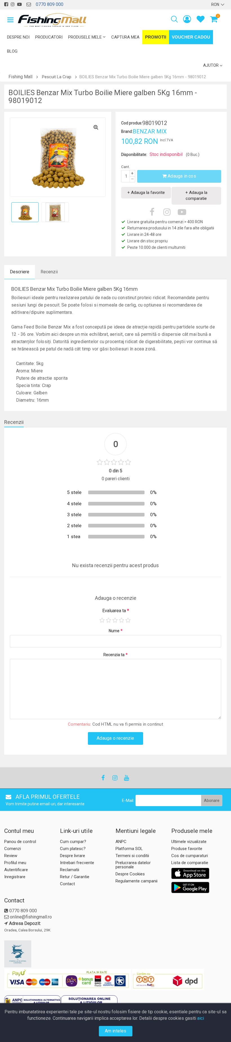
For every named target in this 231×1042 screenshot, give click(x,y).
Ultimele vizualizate (188, 841)
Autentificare (16, 869)
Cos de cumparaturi (189, 855)
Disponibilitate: (134, 154)
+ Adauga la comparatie (196, 195)
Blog (12, 51)
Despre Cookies (130, 873)
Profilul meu (15, 862)
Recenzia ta (115, 654)
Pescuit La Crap (56, 76)
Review (10, 855)
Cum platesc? (73, 848)
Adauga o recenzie (115, 738)
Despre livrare (72, 855)
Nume (116, 631)
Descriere (19, 271)
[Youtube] (126, 777)
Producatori (49, 37)
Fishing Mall (20, 76)
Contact (67, 883)
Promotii (155, 37)
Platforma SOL (129, 848)
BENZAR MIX (150, 131)
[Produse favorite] (201, 20)
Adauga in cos (181, 176)
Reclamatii (69, 869)
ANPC (120, 841)
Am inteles (115, 1031)
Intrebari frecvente (77, 862)
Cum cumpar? (73, 841)
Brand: (127, 131)
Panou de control (20, 841)
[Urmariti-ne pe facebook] (6, 4)
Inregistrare (14, 876)
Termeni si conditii (132, 855)
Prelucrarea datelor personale (133, 864)
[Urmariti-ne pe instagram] (13, 4)
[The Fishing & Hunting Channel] (31, 954)
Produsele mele (85, 37)
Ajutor (211, 65)
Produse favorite (186, 848)
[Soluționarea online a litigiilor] (89, 1002)
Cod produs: (131, 123)
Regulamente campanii (136, 881)
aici (200, 1018)
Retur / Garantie (74, 876)
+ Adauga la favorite (146, 192)
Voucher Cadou (191, 37)
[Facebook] (103, 777)
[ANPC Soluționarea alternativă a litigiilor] (32, 1002)
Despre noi (18, 37)
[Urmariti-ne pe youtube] (19, 4)
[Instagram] (114, 777)
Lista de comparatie (189, 862)
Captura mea (125, 37)
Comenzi (12, 848)
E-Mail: (128, 800)
